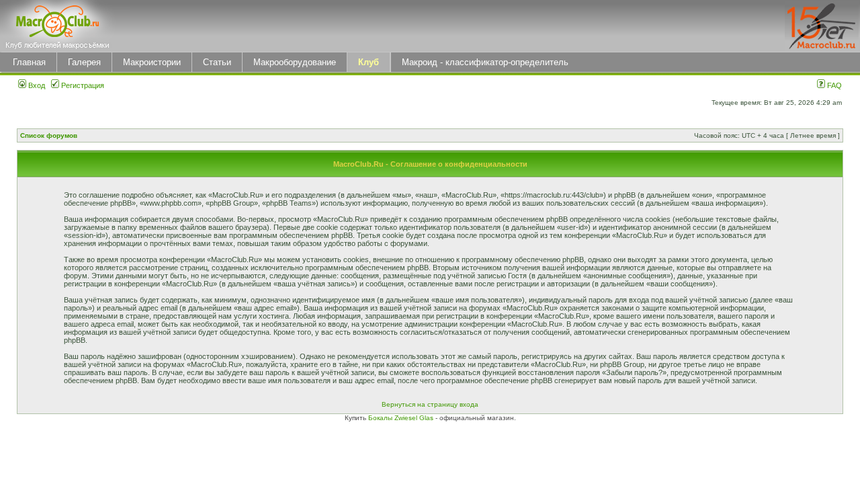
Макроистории (152, 62)
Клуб (368, 62)
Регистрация (81, 85)
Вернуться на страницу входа (430, 404)
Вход (35, 85)
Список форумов (48, 135)
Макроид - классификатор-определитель (485, 62)
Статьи (217, 62)
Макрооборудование (294, 62)
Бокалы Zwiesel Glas (401, 417)
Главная (29, 62)
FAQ (833, 85)
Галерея (84, 62)
